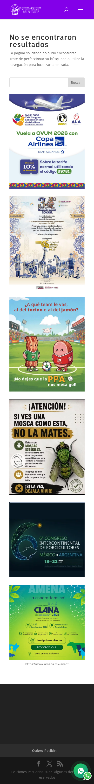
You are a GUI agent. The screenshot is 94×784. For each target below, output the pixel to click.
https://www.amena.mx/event (47, 664)
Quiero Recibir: (44, 750)
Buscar (76, 82)
